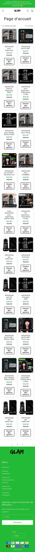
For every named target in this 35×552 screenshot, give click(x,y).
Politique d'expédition (6, 472)
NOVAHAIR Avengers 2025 (25, 297)
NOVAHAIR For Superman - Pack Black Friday (25, 215)
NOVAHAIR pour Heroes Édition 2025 (9, 132)
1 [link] (12, 444)
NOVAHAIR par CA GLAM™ (9, 297)
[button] (3, 11)
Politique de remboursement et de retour (8, 480)
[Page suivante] (23, 444)
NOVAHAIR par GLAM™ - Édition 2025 (9, 337)
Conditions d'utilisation (6, 494)
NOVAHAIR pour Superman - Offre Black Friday (25, 90)
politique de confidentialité (7, 487)
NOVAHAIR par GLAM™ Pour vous (25, 337)
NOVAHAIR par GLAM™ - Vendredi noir (9, 173)
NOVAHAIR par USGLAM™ (9, 419)
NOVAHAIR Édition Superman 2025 (9, 89)
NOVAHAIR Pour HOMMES (25, 173)
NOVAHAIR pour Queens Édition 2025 (9, 377)
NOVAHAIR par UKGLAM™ (25, 419)
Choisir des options (9, 61)
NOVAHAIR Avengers (25, 256)
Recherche (5, 467)
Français (16, 536)
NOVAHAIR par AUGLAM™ (9, 257)
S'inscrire (17, 522)
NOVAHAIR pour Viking (25, 132)
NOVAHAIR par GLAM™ (25, 47)
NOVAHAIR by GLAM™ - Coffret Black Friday (26, 378)
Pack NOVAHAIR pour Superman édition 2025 (9, 215)
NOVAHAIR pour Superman (9, 48)
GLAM (19, 549)
